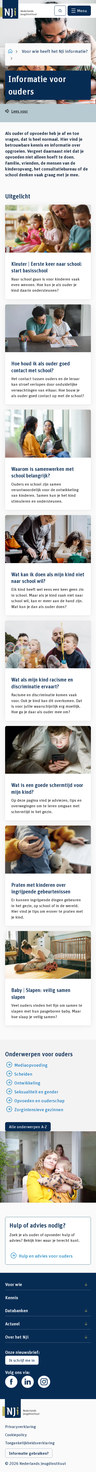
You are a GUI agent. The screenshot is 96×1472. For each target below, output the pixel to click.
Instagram (44, 1382)
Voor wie (13, 1284)
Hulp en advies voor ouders (46, 1256)
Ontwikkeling (27, 1083)
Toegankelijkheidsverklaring (30, 1442)
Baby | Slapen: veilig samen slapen (48, 978)
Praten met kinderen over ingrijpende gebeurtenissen (48, 876)
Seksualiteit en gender (36, 1092)
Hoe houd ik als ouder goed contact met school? (48, 354)
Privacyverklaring (20, 1426)
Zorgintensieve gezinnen (38, 1109)
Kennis (11, 1297)
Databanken (16, 1310)
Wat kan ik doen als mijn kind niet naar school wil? (48, 565)
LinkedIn (28, 1382)
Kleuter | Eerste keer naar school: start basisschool (48, 252)
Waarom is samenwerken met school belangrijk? (48, 460)
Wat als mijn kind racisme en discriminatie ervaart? (48, 671)
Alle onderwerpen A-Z (28, 1126)
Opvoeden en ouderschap (39, 1100)
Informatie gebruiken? (29, 1453)
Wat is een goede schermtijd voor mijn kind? (48, 773)
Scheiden (23, 1074)
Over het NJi (16, 1337)
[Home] (10, 51)
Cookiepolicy (16, 1434)
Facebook (11, 1382)
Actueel (12, 1324)
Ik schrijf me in (22, 1360)
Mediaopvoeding (31, 1065)
